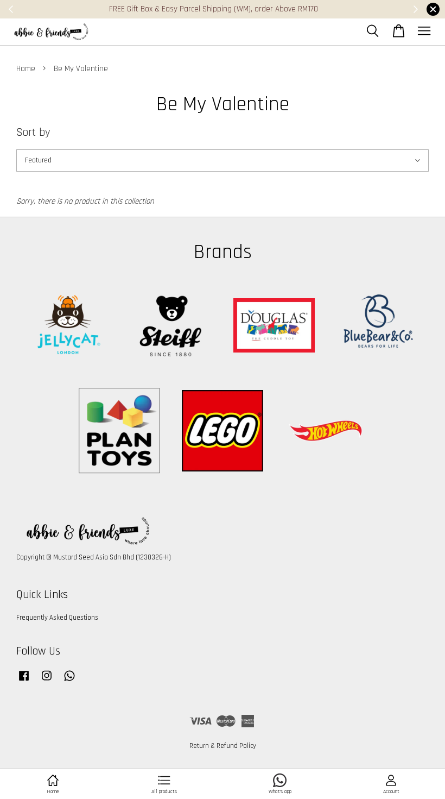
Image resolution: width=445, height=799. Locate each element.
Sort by (33, 132)
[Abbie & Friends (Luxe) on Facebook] (23, 681)
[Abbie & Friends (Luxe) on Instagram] (46, 681)
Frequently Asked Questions (57, 617)
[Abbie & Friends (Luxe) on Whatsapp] (69, 681)
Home (25, 69)
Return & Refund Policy (222, 745)
